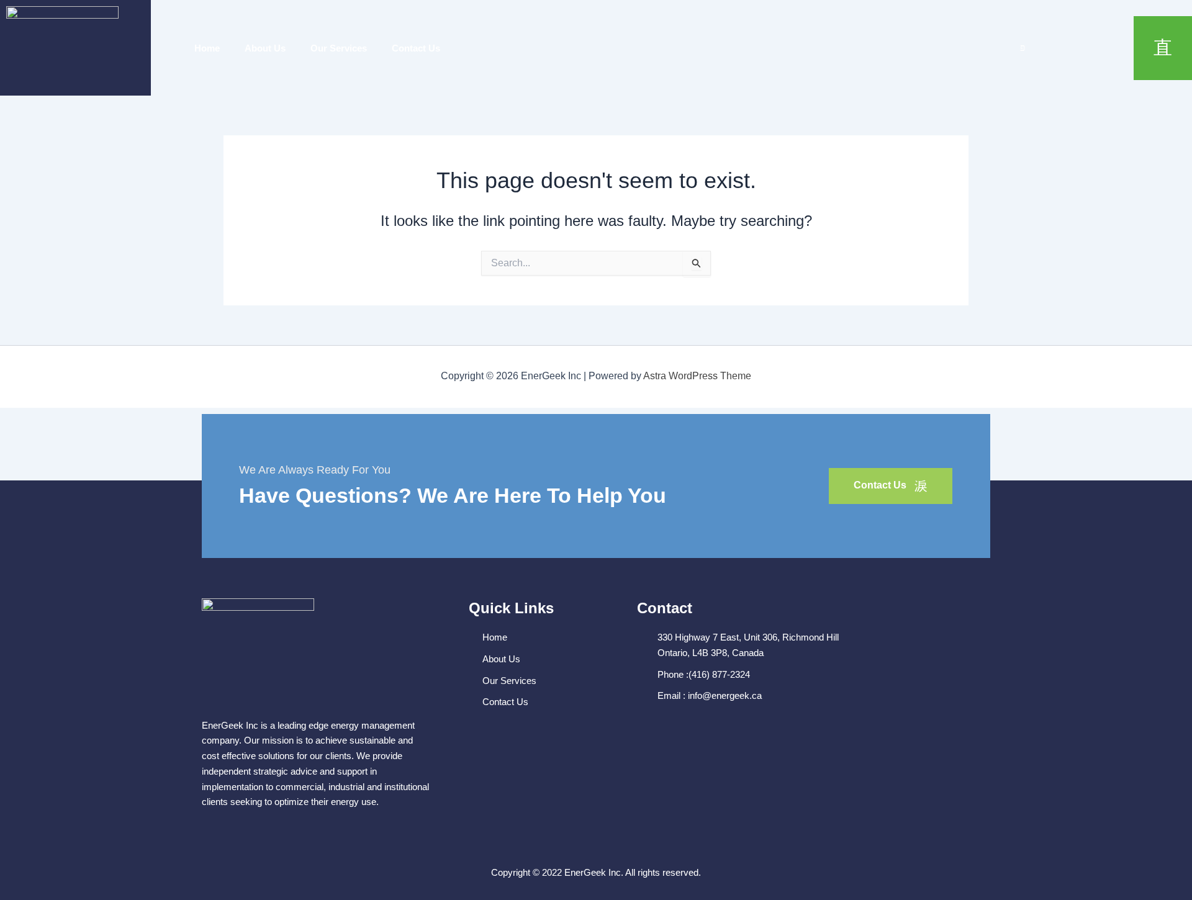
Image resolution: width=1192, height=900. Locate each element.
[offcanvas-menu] (1163, 48)
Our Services (338, 48)
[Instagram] (1077, 47)
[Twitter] (1022, 47)
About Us (265, 48)
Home (207, 48)
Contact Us (416, 48)
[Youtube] (1050, 47)
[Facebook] (995, 47)
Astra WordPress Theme (697, 376)
